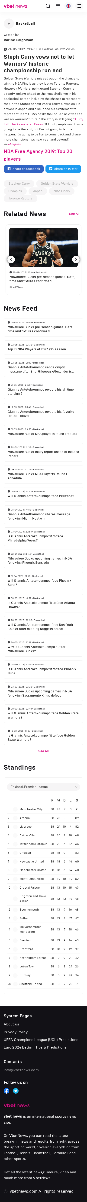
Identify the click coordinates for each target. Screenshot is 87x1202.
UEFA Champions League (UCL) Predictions (41, 1039)
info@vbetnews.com (21, 1070)
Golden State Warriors (57, 184)
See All (43, 751)
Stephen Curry (19, 184)
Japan (38, 191)
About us (11, 1024)
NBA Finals (62, 191)
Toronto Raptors (20, 198)
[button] (9, 23)
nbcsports (14, 144)
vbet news (13, 1116)
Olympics (15, 191)
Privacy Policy (16, 1032)
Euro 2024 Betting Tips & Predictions (35, 1047)
